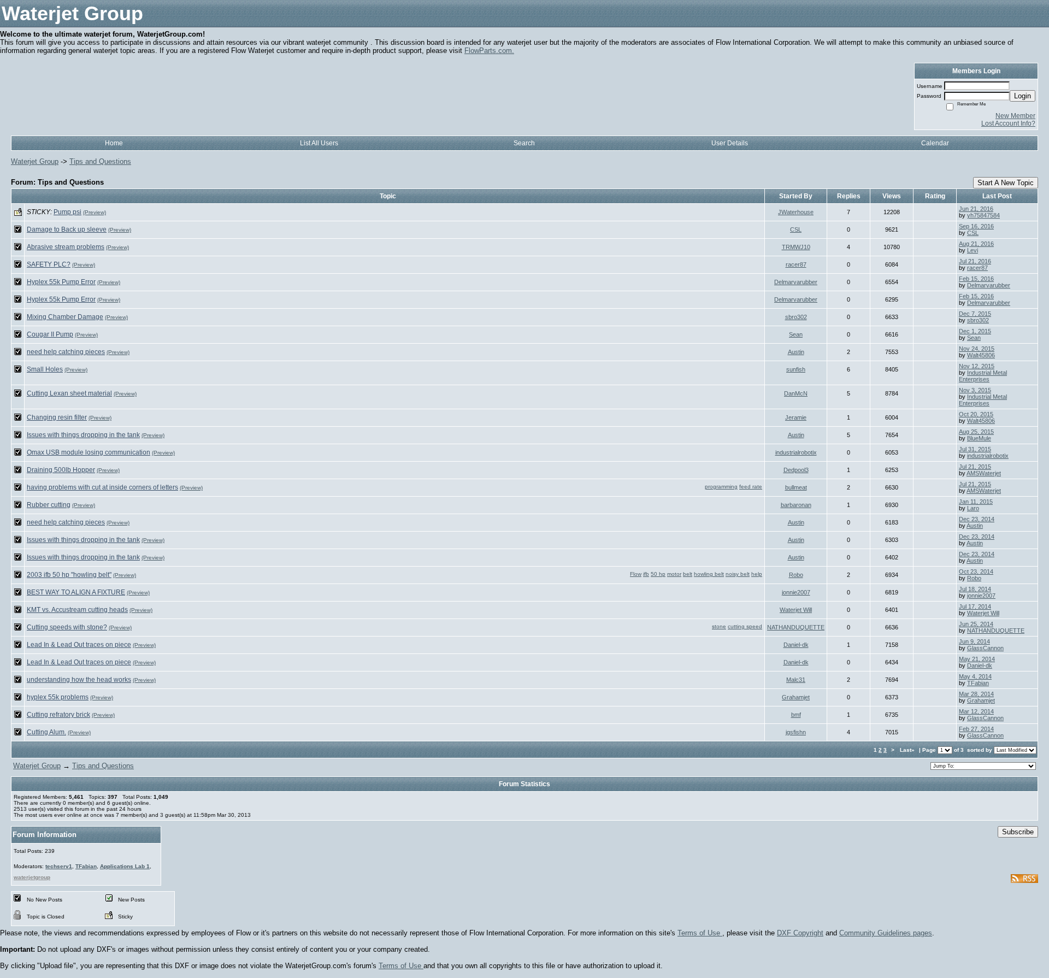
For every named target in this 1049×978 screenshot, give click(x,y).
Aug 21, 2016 (976, 243)
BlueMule (979, 438)
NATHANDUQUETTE (795, 627)
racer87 (796, 264)
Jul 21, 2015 (975, 466)
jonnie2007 (796, 592)
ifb (646, 574)
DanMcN (796, 393)
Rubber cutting (48, 505)
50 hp (658, 574)
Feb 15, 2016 (976, 278)
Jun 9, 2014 (974, 641)
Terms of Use (699, 933)
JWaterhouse (796, 212)
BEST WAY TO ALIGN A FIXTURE (76, 592)
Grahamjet (796, 697)
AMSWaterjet (984, 473)
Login (1022, 96)
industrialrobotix (796, 452)
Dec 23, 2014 (976, 519)
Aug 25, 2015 (976, 431)
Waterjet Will (796, 609)
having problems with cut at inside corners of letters (102, 487)
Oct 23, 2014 (976, 571)
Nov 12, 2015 (976, 366)
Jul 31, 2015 (975, 449)
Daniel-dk (796, 644)
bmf (796, 714)
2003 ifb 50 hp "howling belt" (69, 575)
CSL (796, 229)
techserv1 (58, 866)
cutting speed (745, 626)
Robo (796, 575)
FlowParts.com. (489, 50)
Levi (972, 250)
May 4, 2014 (975, 676)
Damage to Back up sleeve (67, 229)
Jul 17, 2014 (975, 606)
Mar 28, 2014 (976, 694)
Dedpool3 (796, 470)
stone (719, 626)
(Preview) (94, 212)
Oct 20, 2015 (976, 414)
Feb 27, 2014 (976, 729)
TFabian (978, 683)
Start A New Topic (1005, 183)
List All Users (319, 143)
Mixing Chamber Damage (65, 317)
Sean (796, 334)
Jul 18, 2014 (975, 589)
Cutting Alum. (46, 732)
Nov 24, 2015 (976, 348)
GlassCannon (985, 648)
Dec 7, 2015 (975, 313)
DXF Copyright (800, 933)
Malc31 (795, 679)
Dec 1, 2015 (975, 331)
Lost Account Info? (1008, 123)
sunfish (795, 369)
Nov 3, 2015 (975, 390)
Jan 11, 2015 (976, 501)
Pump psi (67, 212)
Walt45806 (981, 355)
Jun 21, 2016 (976, 208)
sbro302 (796, 317)
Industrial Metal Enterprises (983, 375)
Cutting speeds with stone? (67, 627)
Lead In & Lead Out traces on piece (79, 645)
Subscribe (1018, 832)
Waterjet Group (34, 161)
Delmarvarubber (795, 282)
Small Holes (45, 369)
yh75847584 (983, 215)
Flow (635, 574)
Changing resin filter (57, 417)
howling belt (709, 574)
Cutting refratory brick (58, 714)
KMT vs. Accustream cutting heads (77, 610)
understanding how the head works (79, 680)
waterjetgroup (32, 877)
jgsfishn (796, 732)
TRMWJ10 (796, 247)
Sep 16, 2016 (976, 226)
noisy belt (738, 574)
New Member (1015, 116)
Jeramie (795, 417)
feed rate (750, 487)
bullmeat (796, 487)
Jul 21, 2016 (975, 261)
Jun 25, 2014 (976, 624)
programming (721, 487)
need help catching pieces (66, 352)
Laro (973, 508)
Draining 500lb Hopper (61, 470)
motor (674, 574)
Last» (908, 750)
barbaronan (796, 505)
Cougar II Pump (50, 334)
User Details (729, 143)
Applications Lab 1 (125, 866)
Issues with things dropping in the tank (83, 435)
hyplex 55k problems (58, 697)
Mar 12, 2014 (976, 711)
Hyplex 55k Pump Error (61, 282)
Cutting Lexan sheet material (69, 393)
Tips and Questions (100, 161)
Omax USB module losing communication (88, 452)
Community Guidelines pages (885, 933)
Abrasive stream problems (65, 247)
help (756, 574)
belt (687, 574)
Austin (796, 352)
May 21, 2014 (977, 659)
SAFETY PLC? (48, 264)
